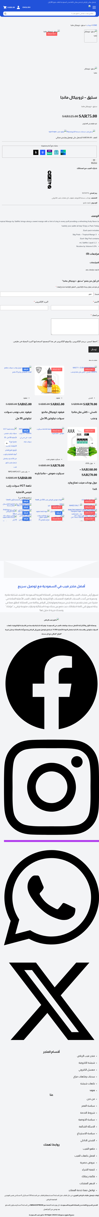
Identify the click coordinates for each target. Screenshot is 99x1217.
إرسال (93, 349)
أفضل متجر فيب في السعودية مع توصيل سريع (51, 586)
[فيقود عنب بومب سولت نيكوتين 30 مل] (16, 380)
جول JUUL (89, 463)
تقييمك (96, 294)
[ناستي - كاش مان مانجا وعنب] (82, 380)
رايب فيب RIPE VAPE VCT (17, 472)
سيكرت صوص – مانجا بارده (49, 473)
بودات (88, 25)
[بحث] (5, 13)
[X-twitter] (51, 1048)
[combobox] (51, 13)
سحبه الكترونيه (80, 198)
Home (94, 25)
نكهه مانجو (87, 203)
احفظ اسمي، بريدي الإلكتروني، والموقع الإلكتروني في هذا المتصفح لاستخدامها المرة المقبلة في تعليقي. (55, 341)
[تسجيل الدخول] (18, 7)
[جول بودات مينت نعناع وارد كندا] (82, 444)
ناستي (90, 398)
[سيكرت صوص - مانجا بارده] (49, 442)
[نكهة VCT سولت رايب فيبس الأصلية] (16, 448)
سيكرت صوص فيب (53, 459)
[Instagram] (51, 841)
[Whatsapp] (51, 951)
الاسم (96, 302)
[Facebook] (51, 731)
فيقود (72, 198)
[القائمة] (94, 7)
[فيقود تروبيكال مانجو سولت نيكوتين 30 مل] (49, 380)
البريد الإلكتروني (41, 302)
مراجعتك (95, 315)
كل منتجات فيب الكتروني (60, 198)
